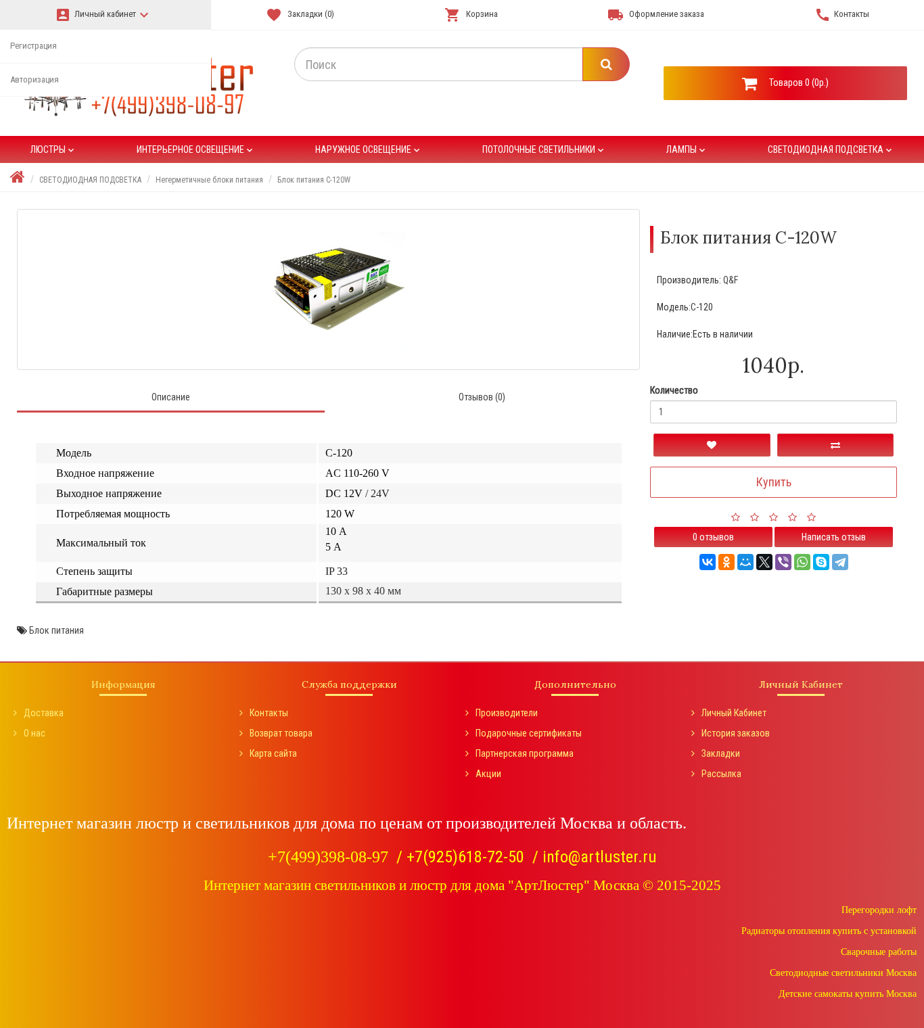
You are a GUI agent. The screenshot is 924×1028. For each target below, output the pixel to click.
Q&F (730, 280)
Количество (674, 390)
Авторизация (34, 79)
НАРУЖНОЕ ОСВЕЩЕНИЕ (368, 150)
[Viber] (783, 562)
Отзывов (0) (482, 397)
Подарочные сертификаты (529, 733)
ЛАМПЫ (687, 150)
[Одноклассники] (726, 562)
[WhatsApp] (802, 562)
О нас (34, 733)
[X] (764, 562)
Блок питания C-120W (313, 180)
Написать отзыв (834, 537)
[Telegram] (840, 562)
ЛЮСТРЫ (53, 150)
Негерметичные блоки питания (209, 180)
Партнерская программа (525, 753)
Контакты (269, 712)
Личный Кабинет (733, 712)
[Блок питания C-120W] (328, 289)
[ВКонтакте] (707, 562)
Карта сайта (273, 753)
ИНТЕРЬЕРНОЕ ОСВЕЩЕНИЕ (196, 150)
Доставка (44, 712)
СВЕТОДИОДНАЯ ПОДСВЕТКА (831, 150)
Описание (171, 397)
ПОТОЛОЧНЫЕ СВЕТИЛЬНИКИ (544, 150)
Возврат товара (281, 733)
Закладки (720, 753)
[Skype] (821, 562)
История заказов (735, 733)
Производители (507, 712)
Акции (488, 773)
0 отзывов (713, 537)
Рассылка (721, 773)
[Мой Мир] (745, 562)
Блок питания (56, 630)
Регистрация (33, 46)
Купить (773, 482)
